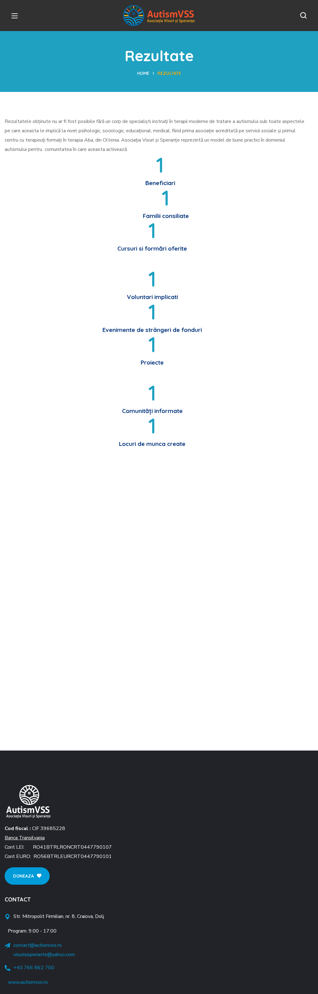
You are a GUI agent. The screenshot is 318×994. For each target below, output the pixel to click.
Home (143, 73)
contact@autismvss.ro (37, 945)
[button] (303, 15)
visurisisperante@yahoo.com (44, 954)
